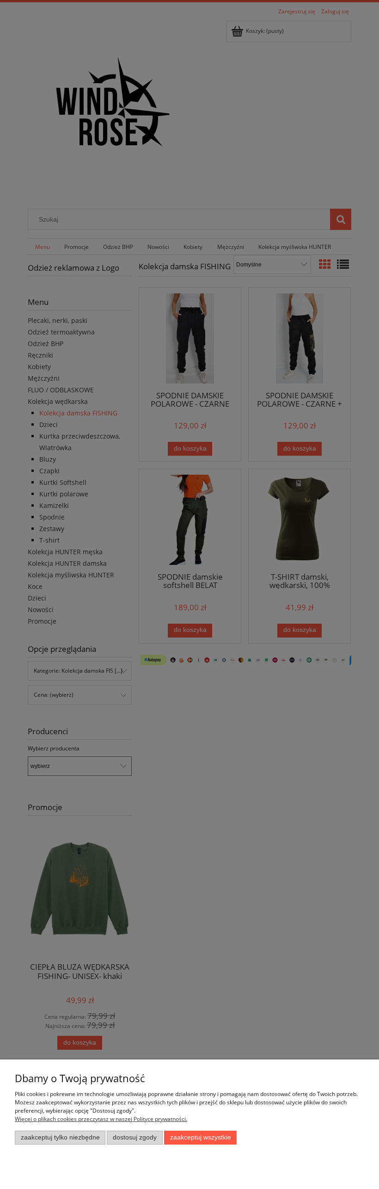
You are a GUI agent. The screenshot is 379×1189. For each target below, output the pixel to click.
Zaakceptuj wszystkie (200, 1137)
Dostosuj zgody (135, 1137)
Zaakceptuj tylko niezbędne (60, 1137)
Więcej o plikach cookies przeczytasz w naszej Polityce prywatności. (101, 1119)
